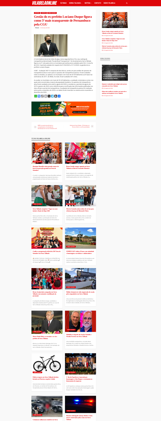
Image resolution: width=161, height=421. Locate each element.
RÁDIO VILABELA (109, 3)
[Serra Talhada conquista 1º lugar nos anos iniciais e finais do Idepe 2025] (46, 195)
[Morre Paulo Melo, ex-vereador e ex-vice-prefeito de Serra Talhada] (46, 322)
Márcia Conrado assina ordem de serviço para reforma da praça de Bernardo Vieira (80, 210)
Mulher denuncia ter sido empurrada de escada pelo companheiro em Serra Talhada (80, 293)
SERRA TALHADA (75, 3)
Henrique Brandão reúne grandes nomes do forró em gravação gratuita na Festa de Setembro (46, 168)
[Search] (126, 3)
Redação (37, 27)
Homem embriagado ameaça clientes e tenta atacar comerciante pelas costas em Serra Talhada (79, 417)
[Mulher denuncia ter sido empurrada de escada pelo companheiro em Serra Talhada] (80, 278)
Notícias (37, 12)
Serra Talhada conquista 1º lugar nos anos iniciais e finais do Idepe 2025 (45, 210)
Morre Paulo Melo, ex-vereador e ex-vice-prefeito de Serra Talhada (45, 337)
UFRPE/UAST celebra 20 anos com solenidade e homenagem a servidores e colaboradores (80, 252)
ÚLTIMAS (63, 3)
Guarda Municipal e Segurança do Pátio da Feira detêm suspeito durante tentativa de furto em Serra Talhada (114, 76)
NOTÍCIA (87, 3)
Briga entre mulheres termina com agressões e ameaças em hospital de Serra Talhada (114, 92)
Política (44, 12)
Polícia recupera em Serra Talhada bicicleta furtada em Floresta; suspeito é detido (45, 378)
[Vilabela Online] (44, 3)
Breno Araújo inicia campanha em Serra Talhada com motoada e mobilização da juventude (45, 294)
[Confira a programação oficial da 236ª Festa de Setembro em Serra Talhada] (46, 238)
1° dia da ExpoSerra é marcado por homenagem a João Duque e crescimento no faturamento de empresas (79, 379)
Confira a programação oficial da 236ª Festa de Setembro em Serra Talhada (46, 252)
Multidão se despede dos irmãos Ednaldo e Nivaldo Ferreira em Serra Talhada (78, 335)
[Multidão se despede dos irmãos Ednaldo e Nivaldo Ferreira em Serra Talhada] (80, 321)
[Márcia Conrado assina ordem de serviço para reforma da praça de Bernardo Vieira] (80, 195)
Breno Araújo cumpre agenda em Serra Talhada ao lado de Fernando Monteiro (78, 167)
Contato (97, 3)
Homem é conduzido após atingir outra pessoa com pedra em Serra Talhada (114, 85)
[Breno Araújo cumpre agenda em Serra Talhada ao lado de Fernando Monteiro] (80, 153)
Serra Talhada (52, 12)
